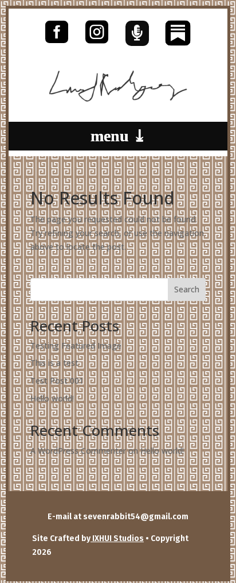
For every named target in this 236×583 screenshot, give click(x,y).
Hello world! (52, 398)
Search (186, 289)
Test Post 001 (57, 380)
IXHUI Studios (117, 538)
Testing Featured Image (75, 345)
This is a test (54, 362)
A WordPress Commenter (78, 450)
